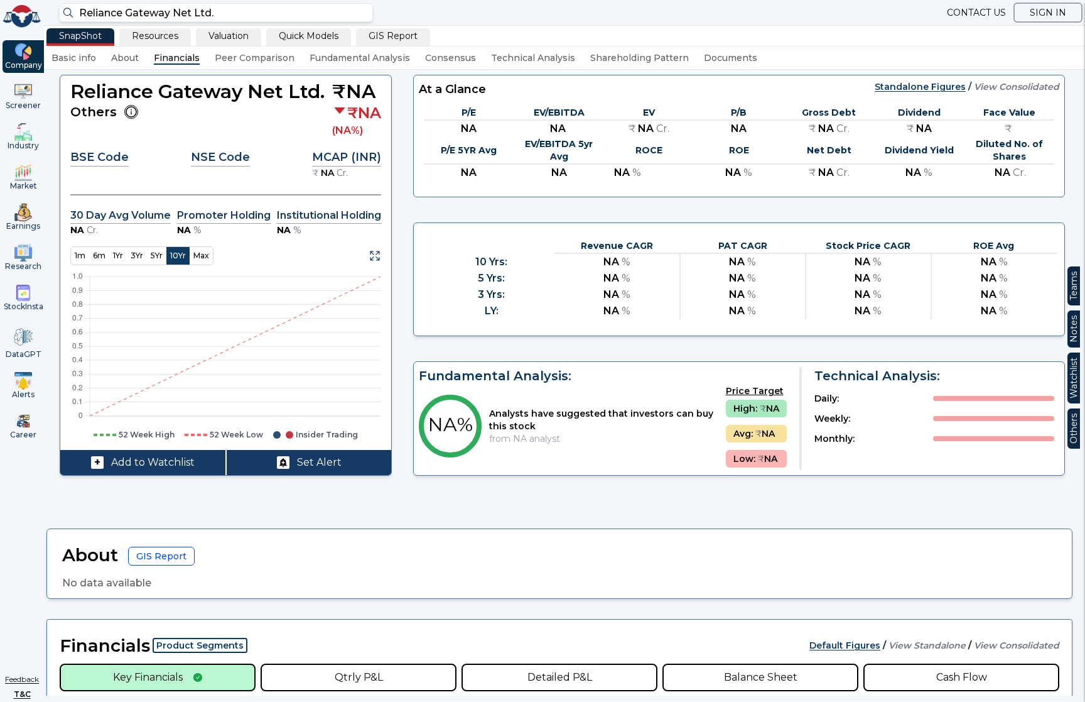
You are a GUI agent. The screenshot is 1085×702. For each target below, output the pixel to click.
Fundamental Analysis (360, 57)
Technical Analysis (533, 57)
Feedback (22, 679)
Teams (1073, 285)
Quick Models (308, 35)
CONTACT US (976, 12)
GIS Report (393, 35)
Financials (177, 57)
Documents (730, 57)
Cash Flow (961, 677)
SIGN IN (1048, 12)
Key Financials (148, 677)
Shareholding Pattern (639, 57)
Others (1073, 429)
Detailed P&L (559, 677)
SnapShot (80, 35)
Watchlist (1073, 378)
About (125, 57)
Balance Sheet (760, 677)
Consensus (450, 57)
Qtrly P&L (359, 677)
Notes (1073, 329)
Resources (155, 35)
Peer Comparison (254, 57)
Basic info (73, 57)
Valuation (228, 35)
